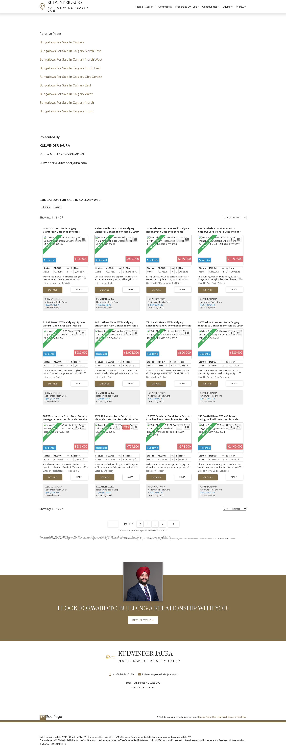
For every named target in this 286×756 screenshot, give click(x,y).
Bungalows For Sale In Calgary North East (70, 51)
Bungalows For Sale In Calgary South (67, 111)
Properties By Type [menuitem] (186, 6)
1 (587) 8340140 (52, 304)
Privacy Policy (204, 717)
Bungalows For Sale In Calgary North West (71, 59)
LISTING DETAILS (52, 290)
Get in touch (143, 620)
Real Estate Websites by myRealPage (229, 717)
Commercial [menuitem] (165, 6)
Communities (209, 6)
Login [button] (57, 207)
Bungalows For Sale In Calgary (62, 42)
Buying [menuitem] (227, 6)
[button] (143, 620)
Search (149, 6)
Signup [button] (46, 207)
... (155, 524)
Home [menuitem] (139, 6)
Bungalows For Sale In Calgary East (65, 85)
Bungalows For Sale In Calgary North (67, 102)
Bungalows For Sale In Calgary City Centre (71, 77)
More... (240, 6)
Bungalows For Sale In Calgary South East (70, 68)
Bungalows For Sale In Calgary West (66, 94)
